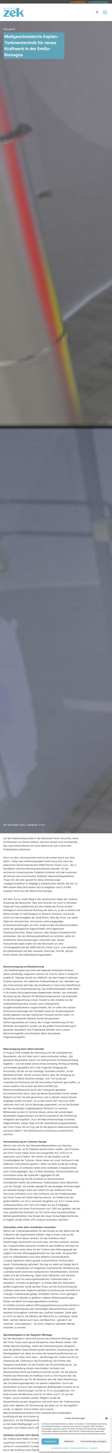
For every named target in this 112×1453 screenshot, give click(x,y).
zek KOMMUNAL (78, 2)
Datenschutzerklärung (60, 1448)
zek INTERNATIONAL (98, 2)
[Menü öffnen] (105, 12)
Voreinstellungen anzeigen (93, 1441)
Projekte (9, 29)
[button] (106, 1418)
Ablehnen (69, 1441)
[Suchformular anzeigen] (97, 12)
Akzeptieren (50, 1441)
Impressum (93, 1448)
